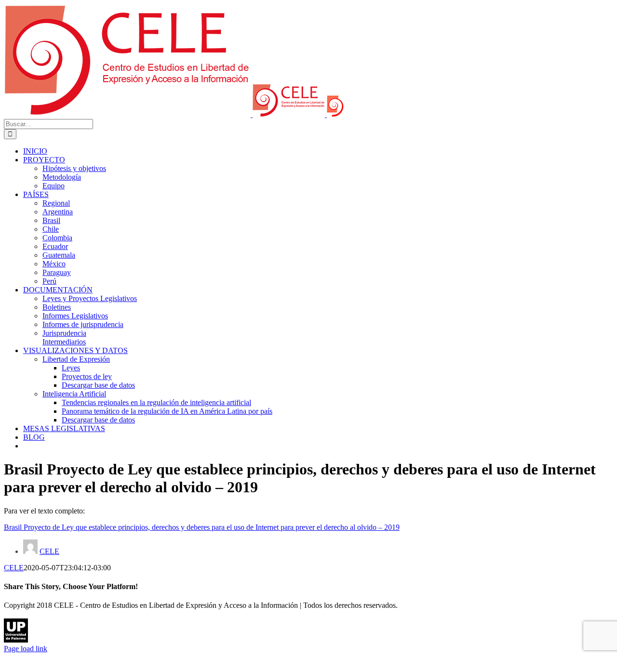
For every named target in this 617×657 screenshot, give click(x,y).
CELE (49, 551)
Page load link (25, 648)
